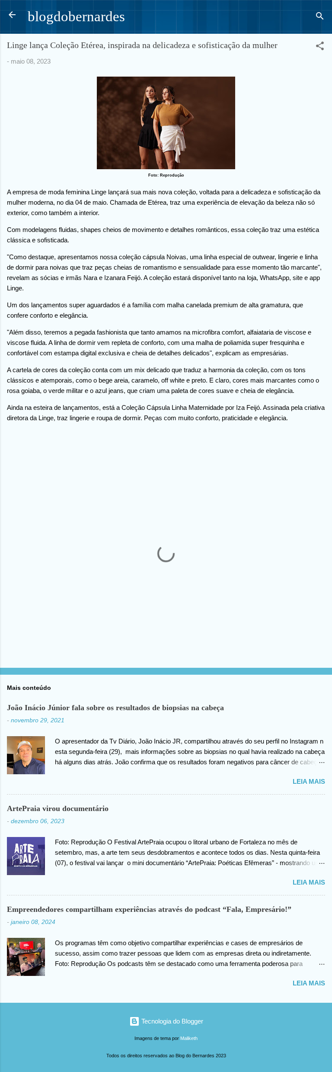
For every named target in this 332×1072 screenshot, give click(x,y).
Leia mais (309, 781)
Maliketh (189, 1038)
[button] (320, 47)
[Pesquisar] (320, 17)
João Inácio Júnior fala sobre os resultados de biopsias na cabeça (115, 707)
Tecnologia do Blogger (171, 1021)
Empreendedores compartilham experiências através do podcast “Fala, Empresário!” (149, 909)
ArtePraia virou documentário (58, 808)
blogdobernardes (76, 16)
